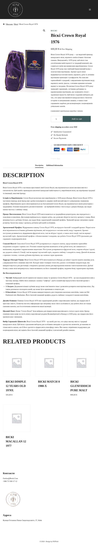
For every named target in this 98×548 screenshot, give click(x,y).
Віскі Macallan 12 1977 (16, 441)
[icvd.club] (15, 9)
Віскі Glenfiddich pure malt (80, 386)
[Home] (4, 24)
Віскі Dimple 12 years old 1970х (16, 386)
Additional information (54, 165)
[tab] (39, 165)
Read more (43, 394)
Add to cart (77, 119)
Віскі (54, 31)
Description (39, 165)
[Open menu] (90, 9)
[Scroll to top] (92, 541)
